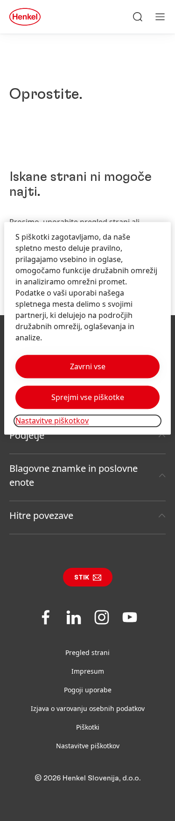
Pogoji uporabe (88, 689)
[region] (87, 328)
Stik (81, 577)
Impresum (87, 671)
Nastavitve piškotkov (87, 745)
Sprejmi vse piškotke (87, 398)
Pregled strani (87, 652)
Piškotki (87, 727)
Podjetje (26, 435)
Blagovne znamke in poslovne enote (73, 475)
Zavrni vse (87, 367)
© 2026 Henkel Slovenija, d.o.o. (87, 778)
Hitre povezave (41, 515)
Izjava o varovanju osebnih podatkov (88, 708)
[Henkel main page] (25, 16)
